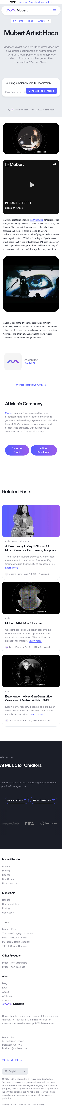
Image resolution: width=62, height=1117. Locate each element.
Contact (6, 1000)
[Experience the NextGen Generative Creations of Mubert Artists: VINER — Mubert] (31, 671)
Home (20, 20)
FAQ (4, 987)
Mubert (9, 413)
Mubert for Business (13, 966)
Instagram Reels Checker (16, 941)
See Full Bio (30, 363)
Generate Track (17, 450)
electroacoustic (36, 219)
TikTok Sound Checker (14, 946)
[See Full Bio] (38, 363)
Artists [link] (42, 384)
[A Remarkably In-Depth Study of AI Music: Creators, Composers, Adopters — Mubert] (31, 521)
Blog (30, 21)
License (6, 874)
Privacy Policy (9, 1104)
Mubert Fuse (9, 929)
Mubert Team (15, 574)
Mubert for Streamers (14, 962)
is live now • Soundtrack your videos (34, 2)
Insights (25, 541)
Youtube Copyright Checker (17, 933)
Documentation (10, 904)
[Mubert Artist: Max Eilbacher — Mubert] (31, 598)
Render (6, 866)
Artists (42, 20)
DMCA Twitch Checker (14, 937)
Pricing (6, 870)
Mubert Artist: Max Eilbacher (23, 623)
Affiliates (7, 996)
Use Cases (8, 879)
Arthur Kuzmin (21, 109)
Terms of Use (23, 1104)
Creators (16, 541)
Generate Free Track (40, 90)
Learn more (11, 567)
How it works (9, 883)
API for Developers (43, 450)
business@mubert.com (14, 1048)
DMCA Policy (38, 1104)
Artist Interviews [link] (27, 384)
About (5, 991)
